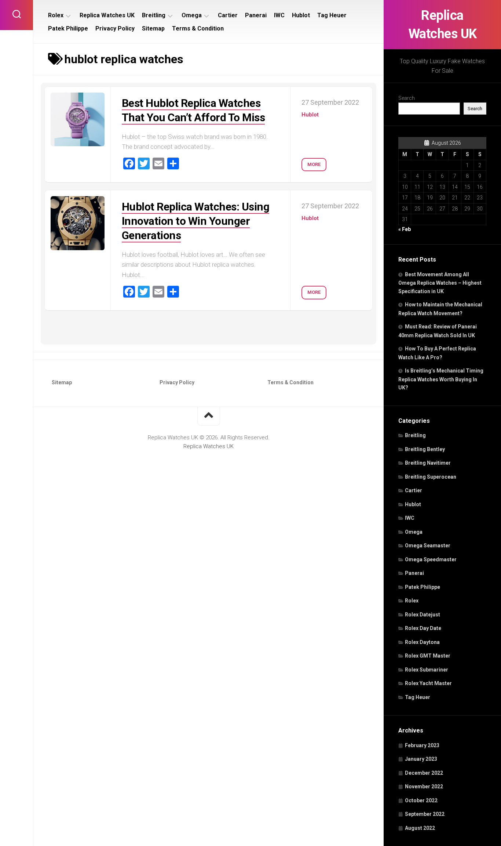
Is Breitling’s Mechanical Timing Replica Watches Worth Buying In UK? (440, 379)
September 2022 (425, 814)
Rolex (411, 601)
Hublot (413, 504)
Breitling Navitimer (428, 463)
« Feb (404, 229)
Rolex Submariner (426, 670)
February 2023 (422, 745)
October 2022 (421, 800)
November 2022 (424, 786)
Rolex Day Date (423, 628)
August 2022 (420, 828)
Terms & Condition (198, 28)
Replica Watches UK (442, 25)
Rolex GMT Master (427, 656)
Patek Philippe (422, 587)
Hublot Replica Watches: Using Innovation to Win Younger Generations (196, 221)
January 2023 (421, 759)
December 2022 (424, 773)
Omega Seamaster (427, 545)
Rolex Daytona (422, 642)
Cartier (413, 490)
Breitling (415, 435)
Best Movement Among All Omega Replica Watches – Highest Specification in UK (440, 282)
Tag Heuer (417, 697)
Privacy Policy (115, 28)
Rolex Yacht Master (428, 683)
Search (406, 98)
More (314, 164)
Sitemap (153, 28)
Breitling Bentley (425, 449)
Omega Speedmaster (431, 559)
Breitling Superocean (430, 477)
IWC (409, 518)
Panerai (414, 573)
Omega (414, 532)
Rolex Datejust (422, 615)
